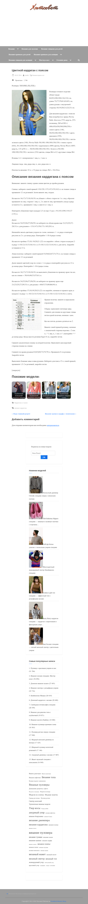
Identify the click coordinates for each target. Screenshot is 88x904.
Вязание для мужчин (30, 49)
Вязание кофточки (35, 778)
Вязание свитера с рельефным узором (44, 688)
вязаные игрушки (43, 847)
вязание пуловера (40, 832)
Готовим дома (62, 60)
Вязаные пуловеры (39, 784)
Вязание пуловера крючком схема (44, 724)
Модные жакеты (51, 794)
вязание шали (48, 837)
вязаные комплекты (34, 850)
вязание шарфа (47, 840)
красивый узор (34, 865)
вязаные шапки (44, 850)
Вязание (11, 49)
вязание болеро (48, 816)
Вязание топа (49, 777)
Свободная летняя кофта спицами (43, 704)
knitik (27, 75)
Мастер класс (44, 60)
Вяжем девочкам (35, 773)
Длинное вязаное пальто (40, 683)
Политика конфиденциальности (26, 894)
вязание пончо (32, 828)
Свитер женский (35, 801)
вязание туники (35, 837)
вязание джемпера (39, 820)
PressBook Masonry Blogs (58, 901)
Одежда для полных (34, 798)
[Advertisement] (44, 26)
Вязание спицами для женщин (20, 60)
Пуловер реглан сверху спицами (43, 732)
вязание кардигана (21, 408)
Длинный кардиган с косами (41, 700)
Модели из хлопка (36, 794)
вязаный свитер (37, 858)
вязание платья (53, 825)
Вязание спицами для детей (51, 49)
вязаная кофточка (50, 813)
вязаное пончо (33, 847)
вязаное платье (44, 844)
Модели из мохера (45, 791)
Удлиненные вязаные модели (39, 804)
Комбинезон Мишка (38, 695)
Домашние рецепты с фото (38, 788)
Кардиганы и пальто (21, 403)
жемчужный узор (49, 862)
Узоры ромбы (44, 808)
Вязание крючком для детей (19, 54)
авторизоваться (53, 425)
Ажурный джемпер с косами (42, 755)
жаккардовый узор (36, 862)
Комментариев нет (38, 75)
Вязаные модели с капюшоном (37, 781)
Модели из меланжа (34, 791)
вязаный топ (51, 858)
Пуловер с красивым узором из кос (43, 668)
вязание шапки (35, 840)
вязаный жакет (37, 854)
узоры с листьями (50, 865)
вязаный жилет (51, 855)
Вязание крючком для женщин (46, 54)
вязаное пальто (33, 844)
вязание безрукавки (36, 816)
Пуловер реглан (45, 798)
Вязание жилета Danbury (40, 720)
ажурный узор (37, 812)
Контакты (12, 894)
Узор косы (34, 808)
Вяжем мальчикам (46, 773)
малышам (42, 865)
